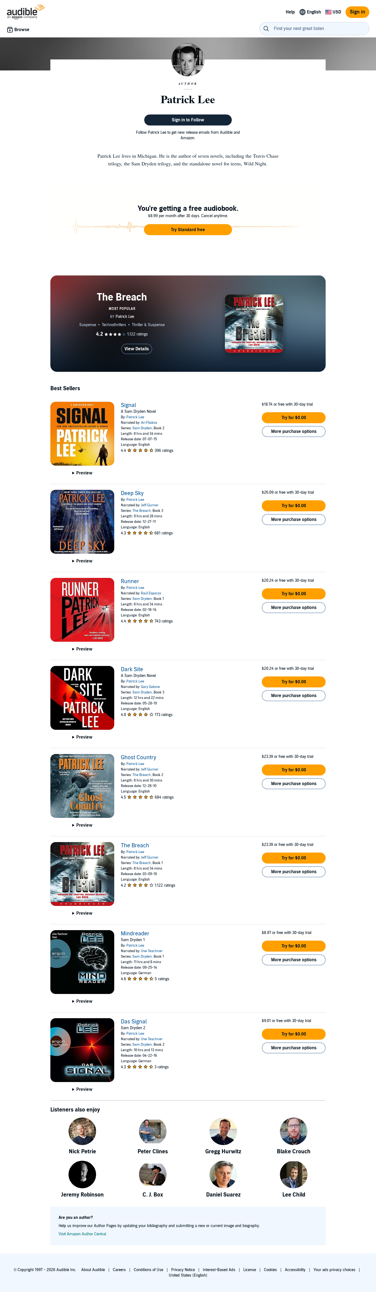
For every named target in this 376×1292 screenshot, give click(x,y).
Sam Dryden (142, 428)
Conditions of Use (148, 1270)
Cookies (270, 1270)
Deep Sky (132, 493)
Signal (128, 405)
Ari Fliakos (149, 422)
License (249, 1270)
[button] (188, 229)
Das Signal (134, 1021)
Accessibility (295, 1270)
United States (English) (188, 1275)
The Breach (141, 511)
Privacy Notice (183, 1270)
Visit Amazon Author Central (82, 1234)
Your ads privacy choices (334, 1270)
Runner (130, 581)
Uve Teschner (152, 951)
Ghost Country (138, 757)
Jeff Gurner (150, 505)
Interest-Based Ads (219, 1270)
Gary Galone (150, 687)
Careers (119, 1270)
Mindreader (135, 933)
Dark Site (132, 669)
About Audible (93, 1270)
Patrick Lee (135, 417)
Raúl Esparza (151, 593)
